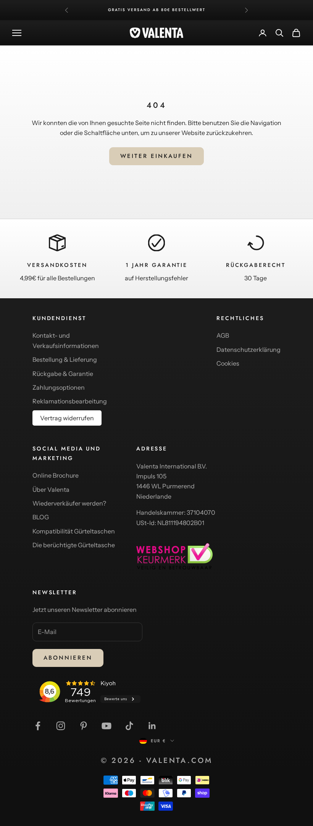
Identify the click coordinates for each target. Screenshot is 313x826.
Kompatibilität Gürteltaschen (73, 531)
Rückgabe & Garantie (62, 373)
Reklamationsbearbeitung (69, 401)
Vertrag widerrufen (67, 418)
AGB (222, 335)
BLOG (40, 517)
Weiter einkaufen (156, 156)
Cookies (227, 363)
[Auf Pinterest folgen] (83, 725)
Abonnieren (68, 658)
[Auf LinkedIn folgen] (152, 725)
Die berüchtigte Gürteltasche (73, 545)
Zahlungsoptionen (58, 387)
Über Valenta (50, 489)
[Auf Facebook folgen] (37, 725)
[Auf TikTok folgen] (129, 725)
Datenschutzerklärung (248, 349)
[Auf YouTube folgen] (106, 725)
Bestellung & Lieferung (64, 359)
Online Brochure (55, 475)
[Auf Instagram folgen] (60, 725)
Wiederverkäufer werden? (69, 503)
